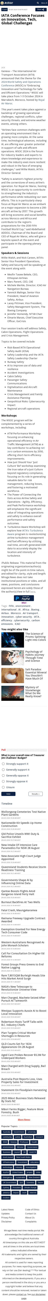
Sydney (6, 1187)
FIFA (11, 606)
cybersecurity (22, 620)
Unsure (10, 787)
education (35, 1162)
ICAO (17, 623)
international (8, 609)
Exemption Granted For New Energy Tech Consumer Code (23, 931)
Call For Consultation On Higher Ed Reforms (22, 955)
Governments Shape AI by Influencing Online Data (17, 881)
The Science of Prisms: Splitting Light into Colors (35, 637)
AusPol (6, 1172)
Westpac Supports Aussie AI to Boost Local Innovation (23, 1012)
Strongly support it (17, 763)
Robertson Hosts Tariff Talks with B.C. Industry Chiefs (22, 1023)
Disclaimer (6, 1221)
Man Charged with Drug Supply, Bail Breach (23, 1067)
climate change (30, 1187)
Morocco (16, 613)
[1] (32, 1270)
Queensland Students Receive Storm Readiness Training (23, 868)
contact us (21, 1294)
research (39, 1137)
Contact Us (30, 1213)
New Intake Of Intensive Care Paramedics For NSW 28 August (20, 846)
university (32, 1132)
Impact (16, 1192)
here (32, 591)
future (40, 1182)
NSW (5, 1142)
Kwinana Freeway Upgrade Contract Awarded (23, 920)
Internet (33, 1192)
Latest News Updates (7, 1211)
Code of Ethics (32, 1209)
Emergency (7, 1177)
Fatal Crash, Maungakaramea (19, 910)
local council (8, 1157)
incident (6, 1197)
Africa (26, 609)
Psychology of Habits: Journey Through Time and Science (34, 656)
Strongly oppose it (17, 781)
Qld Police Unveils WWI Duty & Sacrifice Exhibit (20, 835)
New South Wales (23, 1157)
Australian (28, 1137)
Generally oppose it (17, 775)
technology (7, 1167)
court (24, 1192)
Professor (24, 1142)
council (17, 1152)
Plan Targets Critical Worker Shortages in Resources (18, 1034)
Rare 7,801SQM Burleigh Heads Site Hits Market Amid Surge (23, 977)
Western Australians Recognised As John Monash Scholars (22, 944)
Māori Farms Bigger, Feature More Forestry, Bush (22, 1111)
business (7, 1152)
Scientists (30, 1182)
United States (17, 1172)
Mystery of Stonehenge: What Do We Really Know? (33, 692)
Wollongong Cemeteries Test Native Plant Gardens (23, 813)
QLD (21, 1182)
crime (38, 1172)
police (17, 1137)
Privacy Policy (8, 1217)
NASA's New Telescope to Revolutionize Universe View (18, 988)
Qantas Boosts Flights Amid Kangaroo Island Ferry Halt (18, 892)
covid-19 (32, 1152)
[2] (34, 1270)
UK (24, 1152)
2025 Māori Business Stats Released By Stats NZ (23, 1099)
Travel (4, 9)
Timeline (6, 803)
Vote (8, 794)
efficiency (6, 620)
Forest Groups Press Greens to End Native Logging (22, 966)
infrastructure (8, 1162)
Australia (6, 1132)
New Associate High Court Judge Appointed (21, 857)
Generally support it (17, 769)
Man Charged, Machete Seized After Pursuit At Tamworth (23, 999)
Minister (20, 1147)
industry (19, 1167)
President (17, 1187)
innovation (7, 616)
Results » (35, 794)
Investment (22, 1162)
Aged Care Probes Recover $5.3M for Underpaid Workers (23, 1056)
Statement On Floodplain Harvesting (24, 1090)
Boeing (35, 609)
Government (19, 1132)
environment (23, 606)
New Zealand (34, 1177)
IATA (36, 616)
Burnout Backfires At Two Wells (20, 902)
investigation (31, 1167)
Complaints (31, 1221)
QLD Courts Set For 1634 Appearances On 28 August (17, 1045)
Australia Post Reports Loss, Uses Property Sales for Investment (21, 1080)
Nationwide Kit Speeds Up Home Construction (21, 824)
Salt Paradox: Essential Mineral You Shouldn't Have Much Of (36, 674)
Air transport (30, 613)
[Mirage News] (7, 3)
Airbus (5, 613)
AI (19, 609)
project (29, 1172)
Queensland (32, 1147)
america (6, 1192)
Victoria (14, 1142)
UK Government (9, 1182)
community (7, 1137)
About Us (30, 1217)
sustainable (20, 1177)
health (34, 1142)
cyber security (24, 616)
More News (24, 1119)
